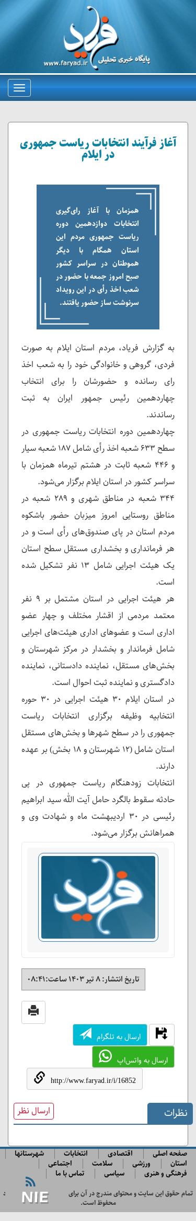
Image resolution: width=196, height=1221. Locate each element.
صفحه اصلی (170, 1154)
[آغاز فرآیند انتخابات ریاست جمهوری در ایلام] (98, 901)
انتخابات (76, 1154)
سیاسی (114, 1174)
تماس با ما (69, 1174)
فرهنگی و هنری (165, 1174)
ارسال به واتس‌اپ (142, 1060)
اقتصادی (120, 1154)
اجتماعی (60, 1164)
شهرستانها (29, 1154)
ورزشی (141, 1164)
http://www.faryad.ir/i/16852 (93, 1081)
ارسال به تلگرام (119, 1037)
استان (178, 1164)
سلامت (102, 1164)
